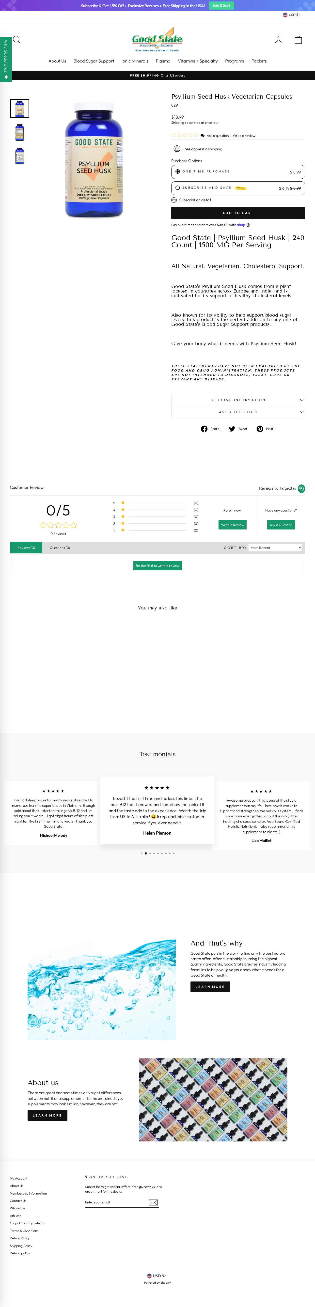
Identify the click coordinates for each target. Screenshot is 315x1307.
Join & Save (221, 5)
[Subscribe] (153, 1202)
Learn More (210, 987)
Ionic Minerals (135, 61)
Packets (259, 61)
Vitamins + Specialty (198, 61)
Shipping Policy (21, 1246)
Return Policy (20, 1238)
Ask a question (218, 135)
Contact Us (18, 1200)
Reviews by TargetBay (277, 488)
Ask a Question (281, 525)
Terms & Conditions (24, 1231)
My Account (18, 1178)
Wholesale (17, 1208)
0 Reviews (58, 533)
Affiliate (15, 1216)
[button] (185, 135)
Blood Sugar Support (94, 61)
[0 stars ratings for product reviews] (58, 525)
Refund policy (20, 1253)
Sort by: (235, 547)
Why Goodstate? (5, 56)
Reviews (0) (26, 547)
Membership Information (28, 1193)
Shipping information (238, 400)
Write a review (244, 135)
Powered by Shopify (157, 1282)
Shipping (177, 122)
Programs (234, 61)
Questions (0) (60, 547)
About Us (57, 61)
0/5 (58, 510)
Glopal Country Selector (28, 1223)
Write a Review (232, 525)
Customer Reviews (28, 487)
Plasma (163, 61)
